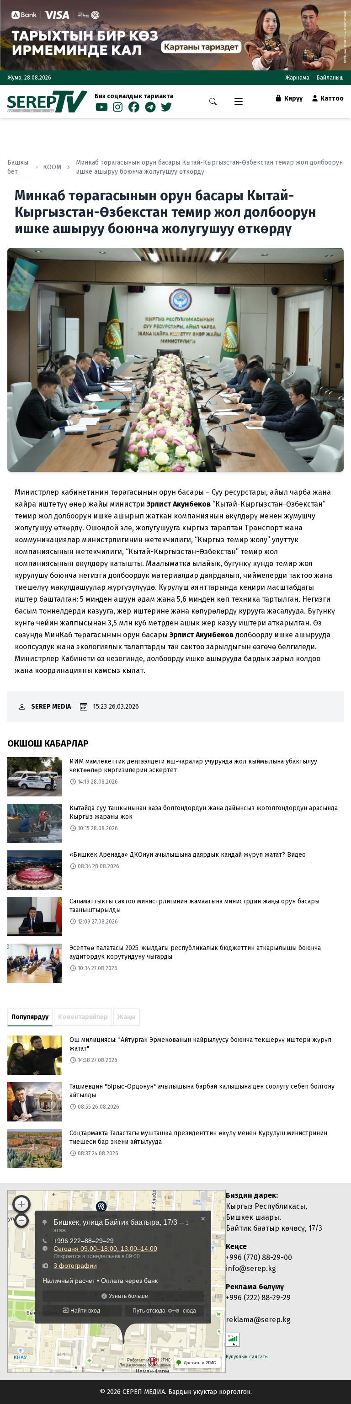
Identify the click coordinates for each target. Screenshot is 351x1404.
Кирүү (293, 98)
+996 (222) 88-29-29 (258, 1297)
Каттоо (331, 98)
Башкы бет (17, 167)
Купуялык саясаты (247, 1357)
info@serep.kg (251, 1268)
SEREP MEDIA (51, 706)
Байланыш (330, 78)
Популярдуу (29, 1017)
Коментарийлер (83, 1017)
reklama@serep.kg (258, 1319)
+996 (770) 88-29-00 (259, 1257)
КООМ (52, 167)
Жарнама (297, 78)
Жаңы (126, 1017)
